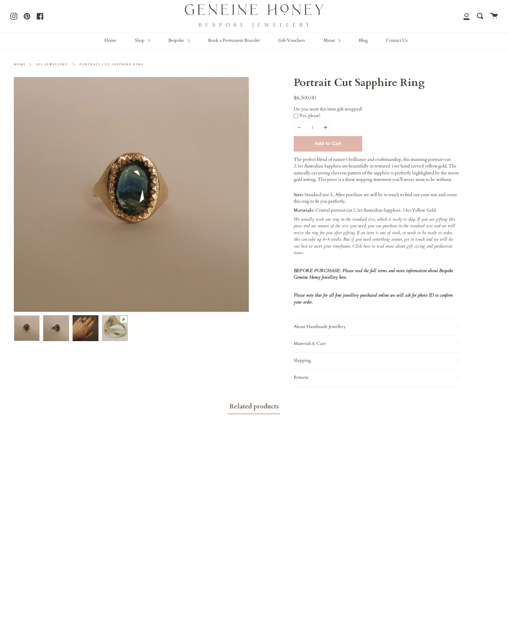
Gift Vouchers (291, 40)
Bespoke (176, 40)
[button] (377, 188)
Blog (363, 40)
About (329, 40)
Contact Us (396, 40)
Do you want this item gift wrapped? (328, 109)
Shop (140, 40)
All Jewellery (52, 64)
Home (110, 40)
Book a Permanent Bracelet (234, 40)
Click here (361, 246)
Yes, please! (309, 116)
